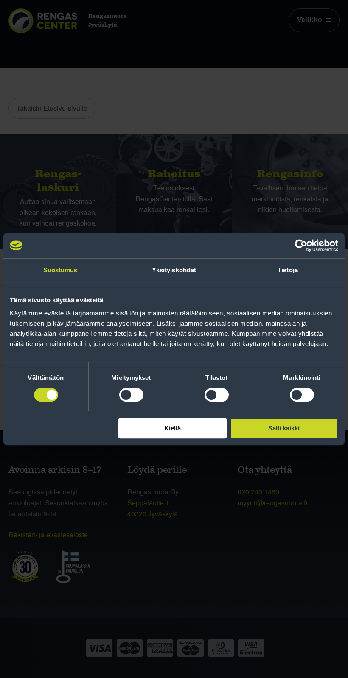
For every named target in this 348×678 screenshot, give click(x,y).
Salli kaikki (284, 428)
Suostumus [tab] (60, 269)
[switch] (131, 395)
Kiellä (172, 428)
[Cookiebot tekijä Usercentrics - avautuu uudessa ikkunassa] (301, 245)
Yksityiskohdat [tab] (174, 269)
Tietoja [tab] (288, 269)
